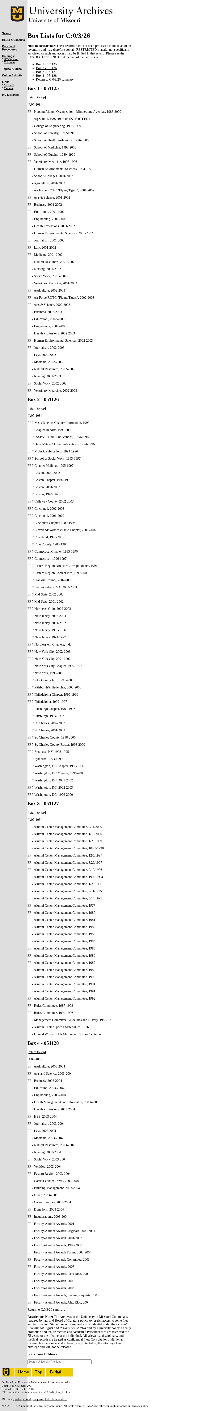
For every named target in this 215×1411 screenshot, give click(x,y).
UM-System (11, 59)
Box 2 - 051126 (46, 68)
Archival (9, 85)
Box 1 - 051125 (46, 64)
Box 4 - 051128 (46, 75)
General (8, 88)
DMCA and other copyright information (108, 1405)
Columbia (9, 62)
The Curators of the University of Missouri (38, 1405)
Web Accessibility (56, 1399)
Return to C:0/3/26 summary (55, 79)
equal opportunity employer (29, 1399)
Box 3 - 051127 (46, 72)
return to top (37, 97)
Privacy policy (140, 1405)
